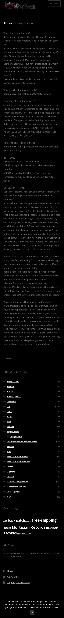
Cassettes (11, 401)
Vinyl (9, 496)
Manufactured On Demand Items (22, 441)
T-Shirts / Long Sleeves (17, 481)
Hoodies (10, 426)
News (10, 571)
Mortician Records (29, 527)
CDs (8, 406)
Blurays (10, 391)
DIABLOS (28, 521)
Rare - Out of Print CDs (17, 456)
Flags (9, 416)
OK (32, 612)
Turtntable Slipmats (16, 486)
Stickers (10, 476)
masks (7, 528)
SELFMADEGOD (24, 533)
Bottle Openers (14, 396)
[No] (60, 607)
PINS (9, 451)
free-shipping (44, 520)
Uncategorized (13, 491)
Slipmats (11, 471)
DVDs (9, 411)
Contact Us (13, 576)
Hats (9, 421)
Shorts (10, 466)
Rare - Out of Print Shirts (18, 461)
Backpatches (13, 381)
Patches (10, 446)
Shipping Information (18, 582)
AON (5, 521)
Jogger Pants (13, 431)
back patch (16, 520)
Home (9, 23)
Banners (10, 386)
